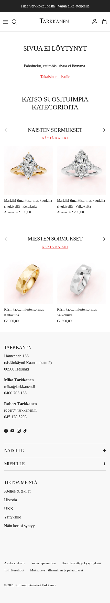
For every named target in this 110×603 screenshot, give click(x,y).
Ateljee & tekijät (17, 491)
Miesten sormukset (55, 239)
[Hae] (17, 21)
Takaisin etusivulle (55, 77)
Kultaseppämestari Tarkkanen (35, 585)
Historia (10, 500)
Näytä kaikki (55, 138)
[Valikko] (5, 21)
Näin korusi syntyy (19, 526)
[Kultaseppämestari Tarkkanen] (55, 22)
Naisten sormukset (55, 130)
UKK (8, 508)
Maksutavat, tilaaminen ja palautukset (56, 570)
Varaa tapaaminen (43, 563)
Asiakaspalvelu (14, 563)
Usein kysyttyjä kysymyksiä (81, 563)
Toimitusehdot (14, 570)
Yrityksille (12, 517)
